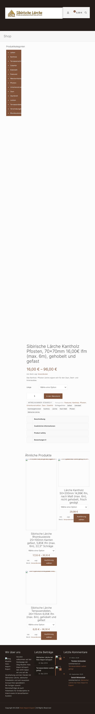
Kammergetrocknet (34, 409)
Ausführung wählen (49, 561)
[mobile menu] (58, 13)
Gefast (69, 405)
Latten (12, 52)
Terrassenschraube (15, 61)
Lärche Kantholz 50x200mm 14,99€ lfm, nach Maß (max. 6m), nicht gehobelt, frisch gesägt (74, 496)
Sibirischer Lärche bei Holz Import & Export (79, 682)
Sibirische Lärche (34, 412)
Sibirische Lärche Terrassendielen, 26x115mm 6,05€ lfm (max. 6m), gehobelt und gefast (41, 614)
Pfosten (83, 403)
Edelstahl (13, 70)
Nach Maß (63, 409)
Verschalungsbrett (15, 109)
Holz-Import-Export (27, 708)
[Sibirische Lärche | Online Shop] (25, 13)
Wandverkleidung (15, 78)
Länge (29, 387)
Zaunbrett (14, 96)
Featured (67, 403)
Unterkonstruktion (34, 405)
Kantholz (75, 403)
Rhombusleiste (15, 113)
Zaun (44, 405)
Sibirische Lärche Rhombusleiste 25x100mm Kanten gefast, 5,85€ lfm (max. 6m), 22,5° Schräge (41, 540)
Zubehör (50, 405)
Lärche (54, 409)
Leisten (13, 100)
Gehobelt (78, 405)
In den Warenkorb (53, 396)
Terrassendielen (15, 104)
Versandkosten (43, 374)
